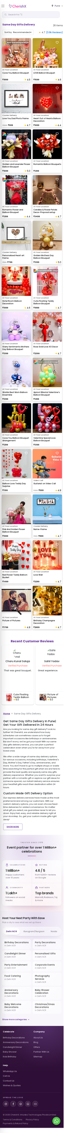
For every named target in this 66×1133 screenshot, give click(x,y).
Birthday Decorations (14, 1037)
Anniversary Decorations (16, 1042)
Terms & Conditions (12, 1119)
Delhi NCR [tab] (11, 931)
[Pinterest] (20, 1104)
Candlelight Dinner (12, 1047)
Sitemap (37, 1056)
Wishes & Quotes (12, 1085)
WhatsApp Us (10, 1071)
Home (6, 713)
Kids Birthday (9, 1056)
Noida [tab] (54, 931)
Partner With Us (41, 1051)
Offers (36, 1047)
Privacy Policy (32, 1119)
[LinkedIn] (28, 1104)
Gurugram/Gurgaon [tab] (33, 931)
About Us (38, 1037)
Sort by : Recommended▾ (17, 32)
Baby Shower (10, 1051)
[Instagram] (6, 1104)
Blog (35, 1042)
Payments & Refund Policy (15, 1123)
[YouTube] (35, 1104)
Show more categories (14, 1019)
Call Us (6, 1075)
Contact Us (8, 1080)
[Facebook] (13, 1104)
